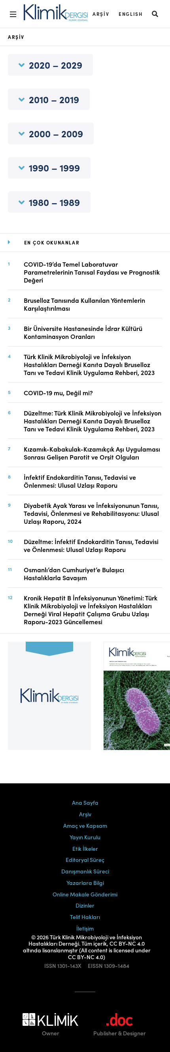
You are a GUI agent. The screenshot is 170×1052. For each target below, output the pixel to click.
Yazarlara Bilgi (85, 883)
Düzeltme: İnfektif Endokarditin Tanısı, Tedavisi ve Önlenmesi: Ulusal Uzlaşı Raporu (91, 545)
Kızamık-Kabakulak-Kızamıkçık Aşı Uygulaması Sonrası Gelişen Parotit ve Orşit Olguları (92, 452)
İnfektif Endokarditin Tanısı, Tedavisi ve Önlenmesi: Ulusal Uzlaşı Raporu (80, 481)
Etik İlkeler (85, 848)
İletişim (85, 928)
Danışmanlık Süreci (85, 871)
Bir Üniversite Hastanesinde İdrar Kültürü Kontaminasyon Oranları (83, 332)
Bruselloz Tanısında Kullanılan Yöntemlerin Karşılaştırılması (84, 304)
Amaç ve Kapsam (85, 825)
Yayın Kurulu (85, 837)
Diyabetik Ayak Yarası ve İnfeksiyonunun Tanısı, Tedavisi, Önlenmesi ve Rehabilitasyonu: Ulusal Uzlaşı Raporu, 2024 (91, 513)
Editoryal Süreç (85, 860)
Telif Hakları (85, 917)
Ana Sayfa (85, 802)
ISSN (50, 965)
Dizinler (85, 905)
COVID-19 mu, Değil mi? (58, 392)
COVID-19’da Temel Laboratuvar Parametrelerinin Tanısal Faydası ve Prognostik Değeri (92, 272)
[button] (155, 13)
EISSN (95, 965)
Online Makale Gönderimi (85, 894)
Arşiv (101, 13)
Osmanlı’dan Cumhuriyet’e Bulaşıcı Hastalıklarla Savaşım (74, 573)
